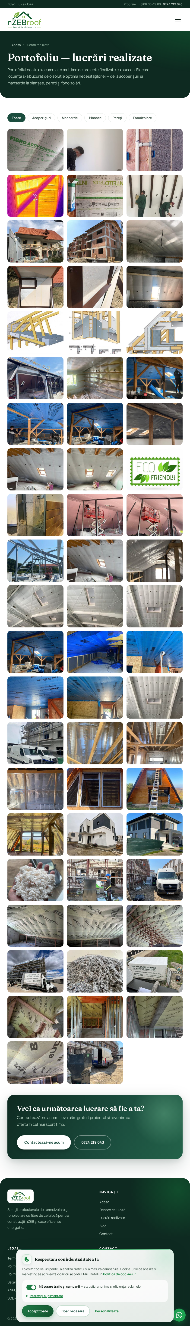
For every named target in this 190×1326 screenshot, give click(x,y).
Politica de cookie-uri (119, 1274)
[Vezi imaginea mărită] (35, 150)
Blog (103, 1225)
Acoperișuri (41, 118)
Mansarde (70, 118)
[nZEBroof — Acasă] (24, 19)
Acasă (16, 45)
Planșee (95, 118)
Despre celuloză (112, 1209)
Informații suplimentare (46, 1296)
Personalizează (107, 1311)
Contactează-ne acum (44, 1142)
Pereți (117, 118)
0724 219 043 (173, 4)
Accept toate (38, 1311)
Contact (106, 1233)
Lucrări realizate (112, 1217)
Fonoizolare (142, 118)
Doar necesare (72, 1311)
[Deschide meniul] (178, 19)
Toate (16, 118)
